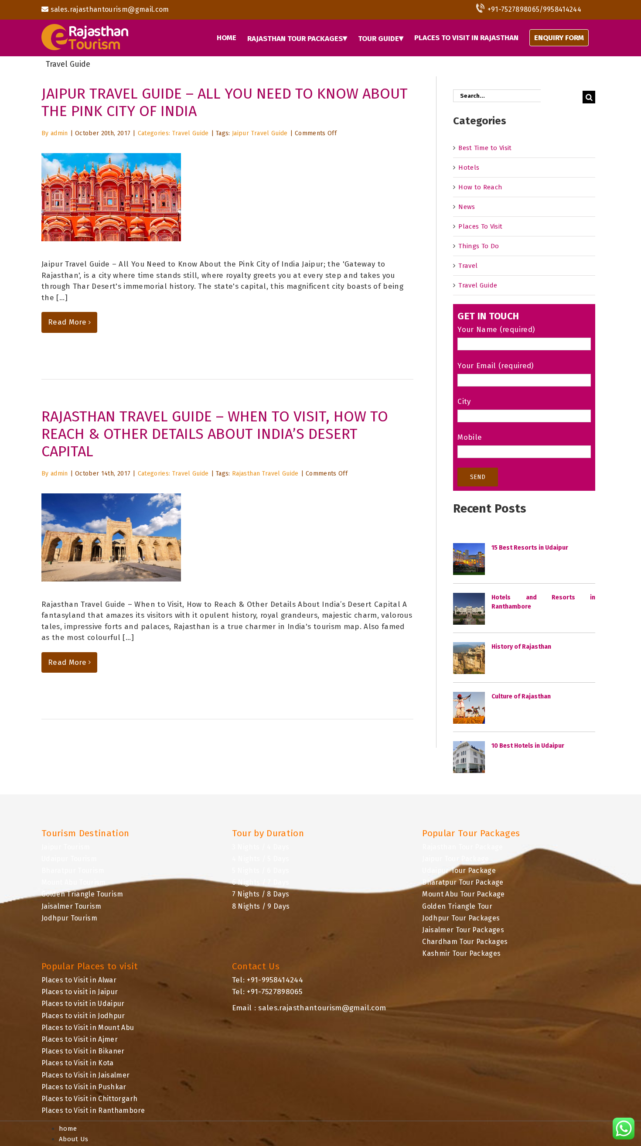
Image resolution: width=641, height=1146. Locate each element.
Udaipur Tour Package (459, 870)
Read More (67, 322)
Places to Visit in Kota (77, 1063)
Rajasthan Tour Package (462, 847)
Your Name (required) (496, 329)
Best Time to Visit (484, 148)
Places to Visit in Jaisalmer (85, 1075)
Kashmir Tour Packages (461, 953)
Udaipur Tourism (69, 859)
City (464, 401)
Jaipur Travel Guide (259, 133)
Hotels (468, 167)
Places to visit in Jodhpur (83, 1016)
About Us (74, 1139)
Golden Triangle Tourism (82, 894)
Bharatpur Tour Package (462, 882)
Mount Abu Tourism (73, 882)
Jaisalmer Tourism (71, 906)
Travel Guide (190, 133)
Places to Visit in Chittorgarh (89, 1099)
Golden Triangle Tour (457, 906)
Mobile (469, 437)
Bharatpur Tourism (73, 870)
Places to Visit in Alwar (78, 980)
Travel (467, 266)
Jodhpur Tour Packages (461, 918)
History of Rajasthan (521, 646)
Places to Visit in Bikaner (83, 1051)
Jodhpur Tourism (69, 918)
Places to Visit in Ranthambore (93, 1110)
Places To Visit (480, 226)
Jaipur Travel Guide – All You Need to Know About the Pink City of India (224, 102)
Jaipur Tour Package (455, 859)
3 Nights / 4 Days (261, 847)
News (466, 207)
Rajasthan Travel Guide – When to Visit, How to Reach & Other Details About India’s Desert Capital (214, 433)
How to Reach (480, 187)
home (68, 1128)
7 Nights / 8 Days (261, 894)
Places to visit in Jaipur (79, 992)
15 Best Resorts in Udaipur (529, 547)
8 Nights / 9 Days (261, 906)
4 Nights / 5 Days (261, 859)
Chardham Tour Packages (465, 941)
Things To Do (478, 246)
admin (59, 133)
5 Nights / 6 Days (261, 870)
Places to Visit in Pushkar (83, 1087)
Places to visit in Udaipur (83, 1003)
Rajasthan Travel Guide (265, 473)
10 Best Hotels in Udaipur (527, 745)
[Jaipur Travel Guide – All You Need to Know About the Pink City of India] (111, 197)
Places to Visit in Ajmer (79, 1039)
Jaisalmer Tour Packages (463, 930)
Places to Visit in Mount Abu (87, 1027)
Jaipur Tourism (65, 847)
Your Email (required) (495, 365)
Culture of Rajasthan (521, 696)
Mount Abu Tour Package (463, 894)
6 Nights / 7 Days (261, 882)
